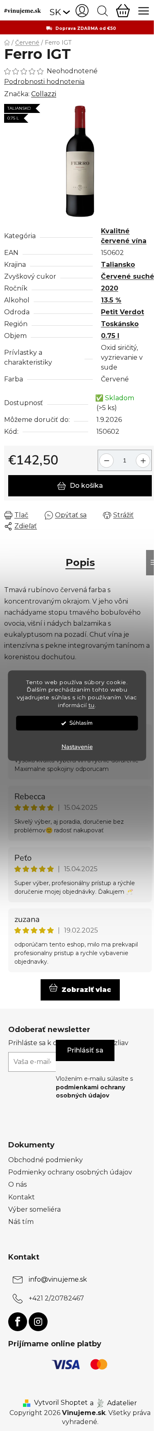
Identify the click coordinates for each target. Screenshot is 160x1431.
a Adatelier (113, 1402)
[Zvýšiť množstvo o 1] (144, 457)
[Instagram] (38, 1321)
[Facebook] (17, 1321)
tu (92, 705)
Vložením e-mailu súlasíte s (94, 1087)
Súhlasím (81, 723)
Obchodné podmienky (45, 1160)
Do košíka (86, 485)
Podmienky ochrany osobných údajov (70, 1172)
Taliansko (118, 264)
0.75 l (110, 336)
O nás (17, 1184)
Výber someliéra (34, 1209)
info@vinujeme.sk (58, 1279)
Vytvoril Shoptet (61, 1402)
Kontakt (21, 1197)
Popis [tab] (80, 562)
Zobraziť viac (86, 990)
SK (55, 12)
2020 (109, 288)
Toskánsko (120, 324)
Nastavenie (77, 747)
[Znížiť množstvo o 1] (105, 457)
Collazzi (43, 94)
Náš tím (21, 1222)
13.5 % (111, 300)
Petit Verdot (122, 312)
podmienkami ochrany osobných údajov (90, 1091)
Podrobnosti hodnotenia (44, 82)
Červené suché (127, 276)
